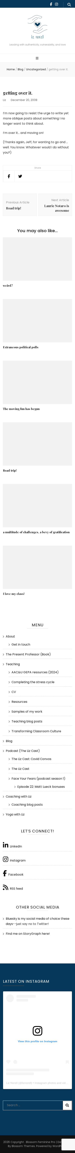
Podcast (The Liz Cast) (23, 751)
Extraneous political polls (20, 347)
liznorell (26, 1082)
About (10, 636)
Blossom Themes (23, 1146)
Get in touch (21, 644)
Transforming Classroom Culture (36, 731)
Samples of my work (27, 711)
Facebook (15, 874)
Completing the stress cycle (33, 682)
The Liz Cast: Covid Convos (31, 759)
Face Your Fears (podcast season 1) (38, 778)
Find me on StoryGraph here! (28, 933)
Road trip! (10, 470)
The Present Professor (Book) (28, 654)
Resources (19, 702)
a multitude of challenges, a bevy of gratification (36, 532)
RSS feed (16, 888)
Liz (4, 100)
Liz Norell (12, 1082)
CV (14, 692)
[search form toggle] (69, 5)
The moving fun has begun (21, 409)
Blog (9, 741)
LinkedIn (16, 846)
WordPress (59, 1146)
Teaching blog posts (27, 721)
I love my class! (13, 594)
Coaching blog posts (27, 804)
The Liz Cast (20, 769)
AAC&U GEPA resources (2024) (35, 672)
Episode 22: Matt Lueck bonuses (41, 786)
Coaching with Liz (19, 796)
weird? (8, 285)
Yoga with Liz (15, 814)
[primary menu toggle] (37, 58)
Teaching (13, 664)
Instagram (18, 860)
